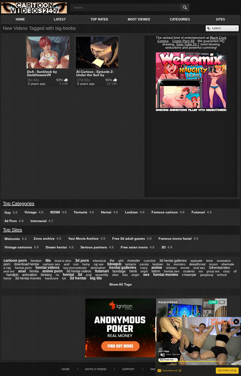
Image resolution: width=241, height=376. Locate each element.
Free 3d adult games (132, 238)
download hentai (26, 264)
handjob (12, 275)
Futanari (202, 212)
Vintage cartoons (21, 247)
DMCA (154, 369)
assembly (101, 275)
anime (156, 268)
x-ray (7, 268)
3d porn (82, 260)
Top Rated (99, 19)
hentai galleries (122, 268)
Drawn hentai (59, 247)
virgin (135, 275)
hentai (68, 275)
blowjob (114, 264)
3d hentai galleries (173, 260)
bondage (119, 271)
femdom (36, 260)
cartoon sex (51, 264)
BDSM (58, 212)
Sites (220, 19)
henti (133, 271)
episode (196, 260)
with (121, 260)
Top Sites (12, 229)
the (112, 260)
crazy (144, 268)
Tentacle (84, 212)
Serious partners (97, 247)
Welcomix (15, 239)
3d (80, 275)
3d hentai (78, 278)
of (235, 271)
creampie (189, 275)
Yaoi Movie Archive (86, 238)
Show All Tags (120, 284)
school (222, 275)
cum (76, 264)
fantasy (46, 275)
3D (166, 247)
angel (144, 271)
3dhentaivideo (219, 268)
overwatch (224, 260)
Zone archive (47, 238)
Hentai (109, 212)
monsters (179, 264)
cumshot (150, 260)
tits (48, 260)
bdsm (156, 271)
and (66, 264)
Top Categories (18, 203)
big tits (96, 278)
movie (185, 268)
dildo (115, 275)
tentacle (130, 264)
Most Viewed (139, 19)
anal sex (9, 271)
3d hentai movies (28, 278)
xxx (201, 271)
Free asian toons (137, 247)
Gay (10, 212)
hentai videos (48, 268)
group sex (213, 271)
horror (7, 278)
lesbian (158, 264)
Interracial (42, 221)
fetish (209, 260)
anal (22, 271)
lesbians (171, 268)
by (168, 264)
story (226, 271)
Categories (180, 19)
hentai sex (171, 271)
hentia (34, 271)
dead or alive (63, 260)
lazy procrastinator (75, 268)
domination (98, 268)
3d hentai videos (78, 271)
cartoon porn (15, 260)
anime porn (52, 271)
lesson (213, 264)
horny (86, 264)
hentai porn (23, 268)
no (57, 275)
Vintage (33, 212)
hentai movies (165, 275)
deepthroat (197, 264)
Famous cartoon (168, 212)
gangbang (206, 275)
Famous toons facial (178, 238)
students (189, 271)
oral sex (199, 268)
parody (144, 264)
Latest (60, 19)
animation (29, 275)
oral (89, 275)
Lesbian (135, 212)
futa (125, 275)
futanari (102, 271)
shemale (227, 264)
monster (133, 260)
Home (20, 19)
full (64, 278)
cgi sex (99, 264)
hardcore (51, 278)
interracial (99, 260)
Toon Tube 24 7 (187, 44)
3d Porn (14, 221)
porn (7, 264)
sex (146, 275)
